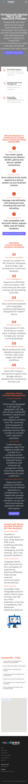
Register (3, 760)
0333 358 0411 (4, 766)
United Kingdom (5, 758)
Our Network (4, 753)
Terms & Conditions (6, 755)
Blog (2, 748)
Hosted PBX (4, 750)
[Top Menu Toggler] (26, 2)
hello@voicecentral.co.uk (7, 771)
